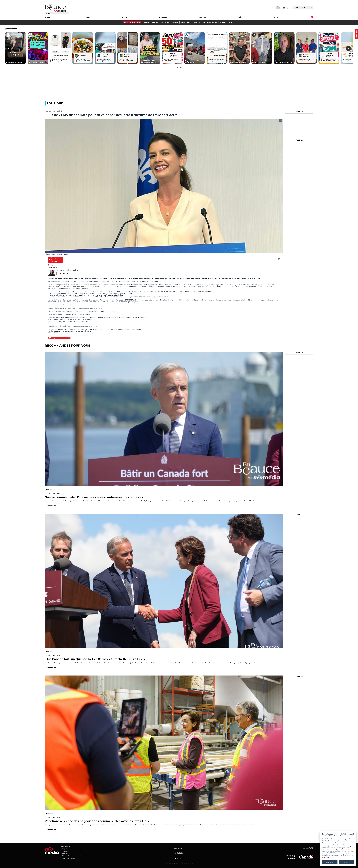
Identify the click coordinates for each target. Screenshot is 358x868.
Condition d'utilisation (69, 858)
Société (146, 22)
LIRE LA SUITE (51, 506)
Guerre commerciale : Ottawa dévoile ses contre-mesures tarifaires (94, 497)
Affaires (155, 22)
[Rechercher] (312, 17)
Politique (175, 22)
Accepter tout (330, 862)
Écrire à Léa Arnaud (65, 273)
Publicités (64, 854)
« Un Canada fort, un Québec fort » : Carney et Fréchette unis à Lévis (95, 659)
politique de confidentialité (338, 855)
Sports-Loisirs (185, 22)
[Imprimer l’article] (278, 259)
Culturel (223, 22)
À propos (64, 849)
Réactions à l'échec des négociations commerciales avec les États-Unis (97, 821)
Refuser (346, 862)
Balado (231, 22)
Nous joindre (65, 846)
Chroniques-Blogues (210, 22)
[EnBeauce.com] (52, 853)
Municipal (197, 22)
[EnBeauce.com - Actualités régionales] (55, 8)
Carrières (64, 851)
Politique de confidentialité (71, 856)
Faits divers (165, 22)
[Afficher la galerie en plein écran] (281, 121)
